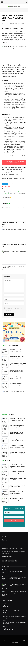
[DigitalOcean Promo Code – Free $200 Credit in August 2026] (5, 365)
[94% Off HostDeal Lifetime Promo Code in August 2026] (5, 578)
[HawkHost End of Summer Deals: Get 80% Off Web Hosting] (5, 571)
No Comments (6, 24)
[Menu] (2, 2)
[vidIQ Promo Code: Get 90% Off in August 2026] (5, 480)
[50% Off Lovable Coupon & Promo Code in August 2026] (5, 486)
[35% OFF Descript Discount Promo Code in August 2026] (5, 500)
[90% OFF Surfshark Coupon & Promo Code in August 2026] (5, 433)
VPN (7, 23)
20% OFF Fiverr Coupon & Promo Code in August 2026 (14, 611)
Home (5, 640)
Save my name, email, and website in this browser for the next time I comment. (13, 309)
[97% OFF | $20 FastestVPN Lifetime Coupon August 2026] (5, 447)
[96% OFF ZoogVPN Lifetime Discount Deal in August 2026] (14, 257)
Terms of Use (15, 642)
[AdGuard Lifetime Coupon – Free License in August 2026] (5, 378)
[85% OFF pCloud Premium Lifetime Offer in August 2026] (5, 385)
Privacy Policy (23, 640)
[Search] (26, 2)
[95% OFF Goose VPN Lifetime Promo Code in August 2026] (14, 236)
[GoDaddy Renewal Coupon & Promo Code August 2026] (5, 358)
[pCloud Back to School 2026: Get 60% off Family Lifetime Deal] (5, 586)
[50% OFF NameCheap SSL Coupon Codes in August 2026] (5, 371)
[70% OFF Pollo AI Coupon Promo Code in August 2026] (5, 493)
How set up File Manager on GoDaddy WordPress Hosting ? (14, 617)
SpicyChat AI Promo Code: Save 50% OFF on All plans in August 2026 (17, 466)
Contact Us (16, 640)
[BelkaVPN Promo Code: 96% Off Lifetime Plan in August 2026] (5, 454)
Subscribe (14, 521)
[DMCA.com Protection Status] (7, 556)
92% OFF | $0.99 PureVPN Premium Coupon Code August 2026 (14, 623)
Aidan (3, 23)
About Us (10, 640)
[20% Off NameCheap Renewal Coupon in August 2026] (5, 351)
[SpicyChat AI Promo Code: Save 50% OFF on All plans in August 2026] (5, 466)
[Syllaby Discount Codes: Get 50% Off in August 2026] (5, 593)
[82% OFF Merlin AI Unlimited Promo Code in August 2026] (5, 473)
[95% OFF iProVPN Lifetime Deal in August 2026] (14, 214)
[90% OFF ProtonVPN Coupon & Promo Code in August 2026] (5, 420)
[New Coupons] (14, 2)
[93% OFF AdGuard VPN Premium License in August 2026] (5, 427)
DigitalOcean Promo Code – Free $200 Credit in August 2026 (13, 605)
